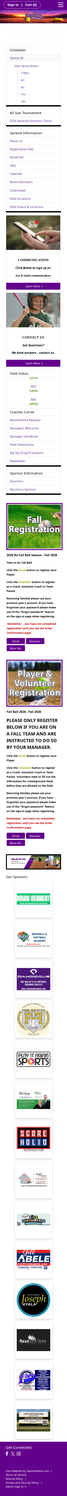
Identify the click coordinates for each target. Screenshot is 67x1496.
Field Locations (20, 199)
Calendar (16, 174)
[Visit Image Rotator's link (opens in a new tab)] (33, 862)
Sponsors (16, 481)
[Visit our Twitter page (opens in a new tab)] (13, 1454)
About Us (16, 141)
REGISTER (16, 157)
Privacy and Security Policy (22, 1482)
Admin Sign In (15, 1486)
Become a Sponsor (23, 489)
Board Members (21, 182)
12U (23, 101)
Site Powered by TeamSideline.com (27, 1471)
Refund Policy (14, 1479)
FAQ (13, 166)
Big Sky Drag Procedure (26, 453)
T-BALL (25, 73)
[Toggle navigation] (61, 4)
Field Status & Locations (26, 207)
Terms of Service (16, 1475)
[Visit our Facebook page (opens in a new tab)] (8, 1453)
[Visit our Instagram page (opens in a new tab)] (20, 1453)
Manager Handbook (24, 436)
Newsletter (17, 461)
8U (22, 87)
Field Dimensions (22, 445)
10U (23, 94)
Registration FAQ (22, 149)
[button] (9, 862)
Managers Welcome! (24, 428)
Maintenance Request (25, 420)
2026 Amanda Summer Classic (31, 121)
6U (22, 80)
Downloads (18, 190)
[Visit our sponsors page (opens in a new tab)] (33, 939)
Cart (31, 5)
